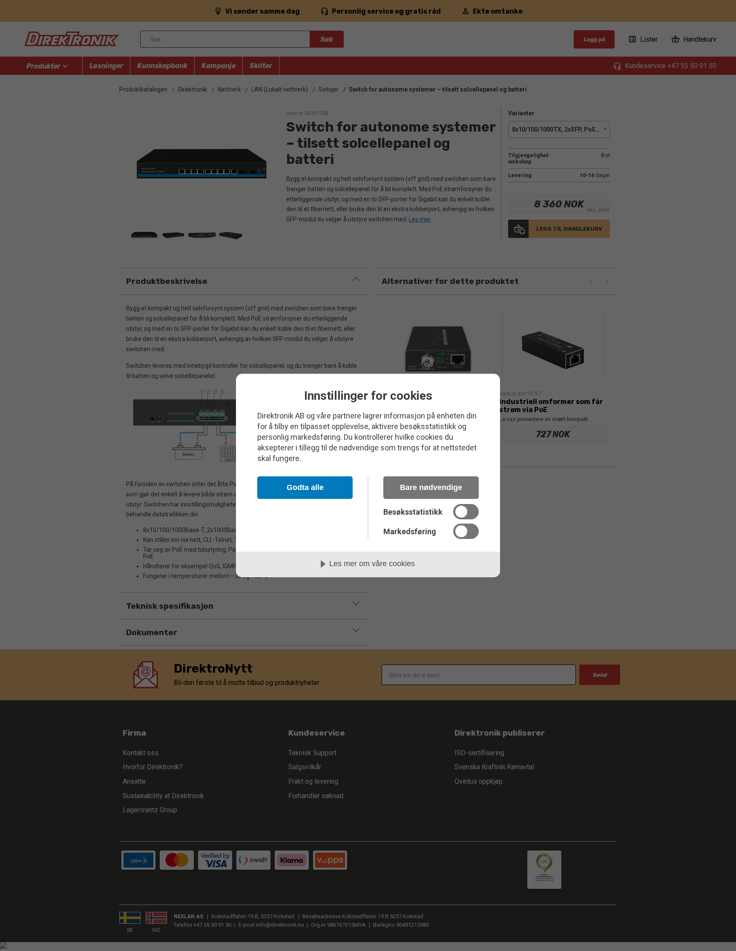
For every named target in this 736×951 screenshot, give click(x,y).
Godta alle (305, 487)
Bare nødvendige (431, 487)
